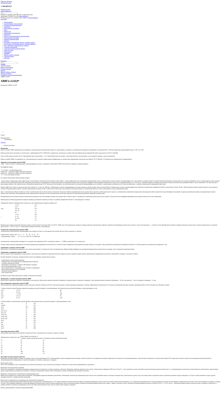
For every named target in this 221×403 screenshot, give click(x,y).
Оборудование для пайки (11, 38)
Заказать (3, 142)
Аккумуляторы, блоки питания (13, 24)
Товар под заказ (8, 50)
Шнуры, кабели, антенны (11, 55)
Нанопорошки (8, 22)
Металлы (6, 58)
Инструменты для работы (11, 28)
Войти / (3, 67)
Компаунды (7, 31)
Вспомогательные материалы (12, 25)
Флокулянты (7, 52)
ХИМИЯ (6, 53)
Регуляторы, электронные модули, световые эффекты (20, 44)
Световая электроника (10, 47)
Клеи (5, 30)
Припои (6, 41)
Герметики (7, 27)
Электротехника (9, 56)
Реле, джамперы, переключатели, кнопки (16, 45)
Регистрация (9, 67)
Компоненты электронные (12, 33)
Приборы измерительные (11, 39)
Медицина (7, 34)
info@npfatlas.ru (6, 11)
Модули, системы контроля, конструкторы (16, 36)
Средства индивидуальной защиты (14, 48)
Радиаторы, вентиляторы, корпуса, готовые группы (19, 42)
